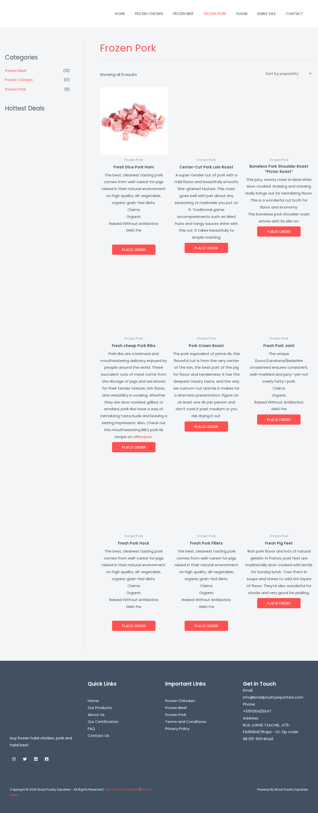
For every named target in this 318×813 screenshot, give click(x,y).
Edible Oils (266, 13)
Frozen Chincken (180, 700)
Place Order (134, 249)
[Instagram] (14, 759)
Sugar (241, 13)
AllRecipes (142, 436)
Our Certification (103, 721)
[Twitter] (25, 759)
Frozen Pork (215, 13)
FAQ (91, 728)
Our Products (100, 707)
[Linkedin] (36, 759)
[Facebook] (47, 759)
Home (120, 13)
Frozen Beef (183, 13)
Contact (294, 13)
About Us (96, 714)
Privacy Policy (177, 728)
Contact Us (98, 735)
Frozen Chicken (149, 13)
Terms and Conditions (185, 721)
